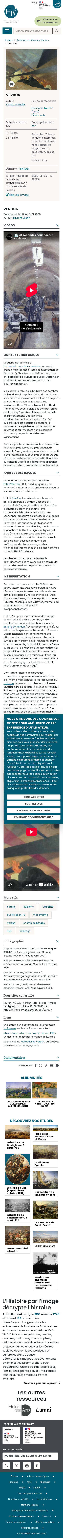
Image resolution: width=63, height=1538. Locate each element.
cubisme (29, 906)
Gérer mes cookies (44, 1522)
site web (40, 115)
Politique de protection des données (30, 1510)
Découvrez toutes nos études (33, 40)
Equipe (36, 1487)
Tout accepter (34, 797)
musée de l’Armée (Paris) (42, 109)
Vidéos (9, 225)
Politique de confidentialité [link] (33, 817)
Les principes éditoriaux (30, 1493)
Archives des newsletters (21, 1516)
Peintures (24, 168)
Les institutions (44, 1499)
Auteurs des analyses (38, 1476)
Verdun (11, 923)
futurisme (47, 906)
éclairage (24, 931)
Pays (29, 1482)
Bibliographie (14, 941)
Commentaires (15, 1057)
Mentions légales (29, 1504)
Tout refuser (34, 803)
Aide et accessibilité (18, 1499)
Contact (47, 1516)
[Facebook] (37, 1466)
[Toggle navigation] (7, 30)
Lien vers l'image (19, 195)
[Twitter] (16, 1465)
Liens (8, 1017)
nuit (9, 931)
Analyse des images (20, 473)
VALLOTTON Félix (15, 104)
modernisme (40, 915)
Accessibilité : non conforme (31, 1533)
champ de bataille (34, 923)
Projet (22, 1487)
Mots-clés (11, 897)
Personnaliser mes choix (33, 810)
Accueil (9, 40)
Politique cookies (29, 1527)
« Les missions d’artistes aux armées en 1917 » (30, 1033)
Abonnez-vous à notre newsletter (30, 1456)
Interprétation (17, 576)
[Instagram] (27, 1466)
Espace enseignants (16, 1522)
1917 (34, 125)
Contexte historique (21, 355)
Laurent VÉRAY (21, 218)
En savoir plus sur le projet (40, 1383)
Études (14, 1476)
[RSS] (6, 1466)
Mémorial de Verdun (33, 1041)
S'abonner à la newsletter (50, 21)
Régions (14, 1482)
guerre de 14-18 (16, 915)
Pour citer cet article (19, 995)
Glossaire (45, 1482)
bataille (11, 906)
